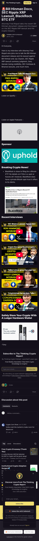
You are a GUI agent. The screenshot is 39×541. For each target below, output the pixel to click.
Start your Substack (14, 532)
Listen (35, 36)
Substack (10, 537)
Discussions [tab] (17, 444)
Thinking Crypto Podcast (14, 34)
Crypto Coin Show (12, 424)
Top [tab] (4, 444)
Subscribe (27, 3)
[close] (33, 473)
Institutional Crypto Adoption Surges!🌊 (14, 467)
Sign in (35, 3)
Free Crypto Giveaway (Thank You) (14, 450)
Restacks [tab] (15, 406)
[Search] (35, 444)
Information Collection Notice (21, 375)
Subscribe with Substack (21, 511)
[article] (19, 455)
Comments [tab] (6, 406)
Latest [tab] (9, 444)
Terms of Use (29, 374)
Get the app (29, 532)
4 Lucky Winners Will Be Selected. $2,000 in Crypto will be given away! (14, 455)
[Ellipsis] (36, 424)
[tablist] (10, 406)
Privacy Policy (23, 520)
